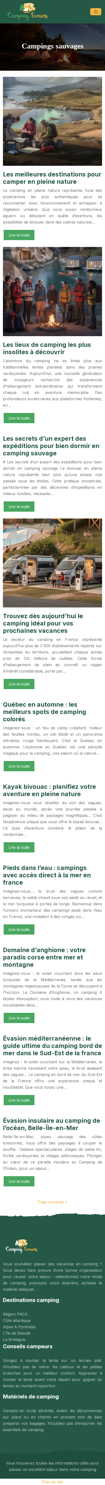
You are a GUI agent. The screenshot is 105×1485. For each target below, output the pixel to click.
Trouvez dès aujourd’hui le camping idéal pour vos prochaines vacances (43, 623)
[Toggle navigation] (95, 12)
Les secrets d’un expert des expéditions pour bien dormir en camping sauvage (51, 446)
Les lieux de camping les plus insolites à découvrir (47, 348)
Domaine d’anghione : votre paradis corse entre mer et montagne (44, 957)
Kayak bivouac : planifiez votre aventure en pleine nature (49, 790)
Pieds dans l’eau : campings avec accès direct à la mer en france (47, 875)
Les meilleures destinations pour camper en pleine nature (52, 178)
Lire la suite (19, 235)
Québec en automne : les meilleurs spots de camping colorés (44, 712)
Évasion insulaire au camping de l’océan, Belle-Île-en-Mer (51, 1124)
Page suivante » (52, 1202)
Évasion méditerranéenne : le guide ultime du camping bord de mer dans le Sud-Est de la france (52, 1046)
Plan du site (52, 1481)
